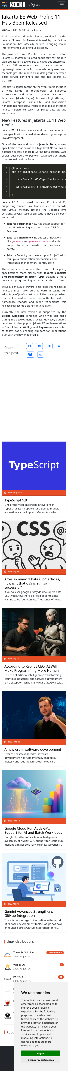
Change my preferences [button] (41, 1060)
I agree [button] (40, 1053)
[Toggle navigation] (61, 4)
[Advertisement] (34, 402)
